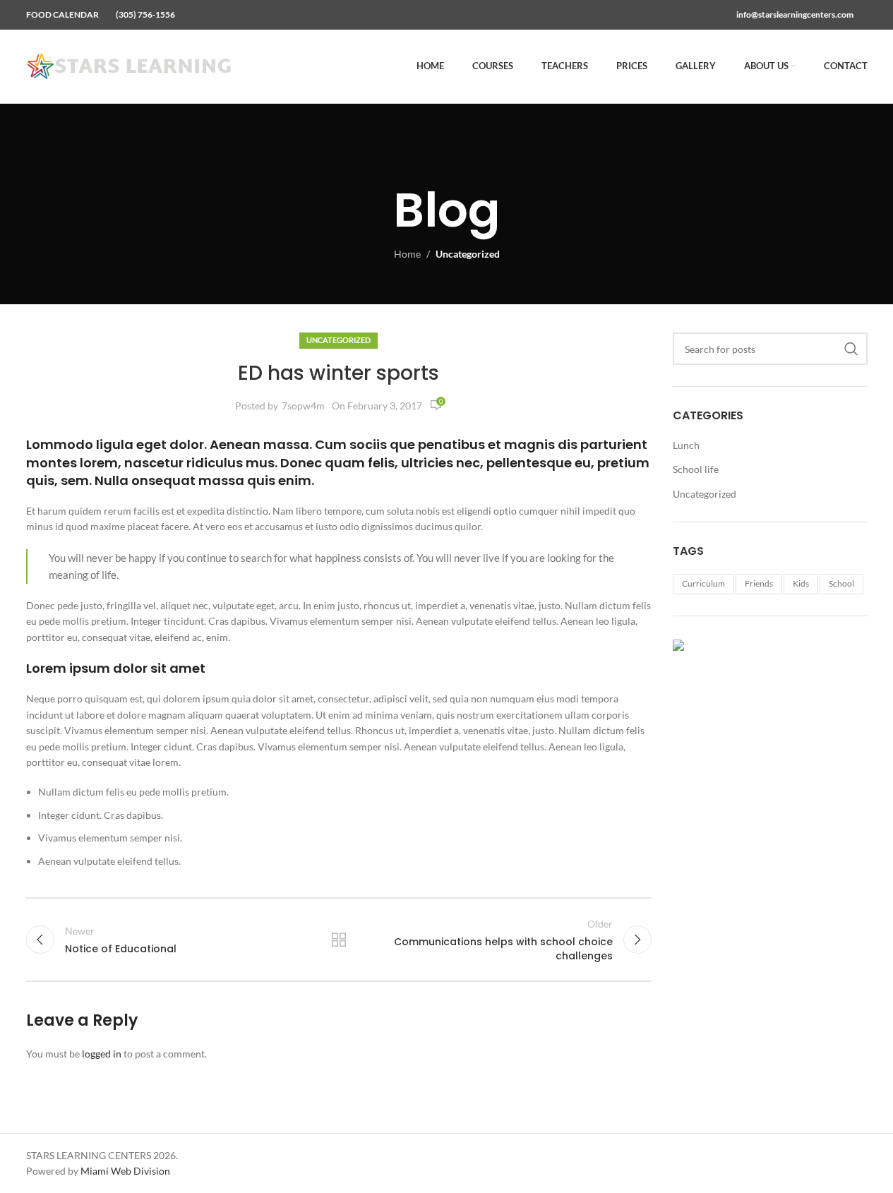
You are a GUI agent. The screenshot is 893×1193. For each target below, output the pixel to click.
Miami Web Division (125, 1171)
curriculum (703, 583)
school (841, 583)
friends (759, 583)
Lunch (686, 445)
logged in (101, 1054)
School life (696, 469)
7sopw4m (303, 406)
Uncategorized (468, 254)
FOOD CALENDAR (62, 14)
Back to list (338, 939)
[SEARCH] (851, 348)
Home (407, 254)
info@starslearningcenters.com (794, 14)
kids (801, 583)
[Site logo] (132, 65)
